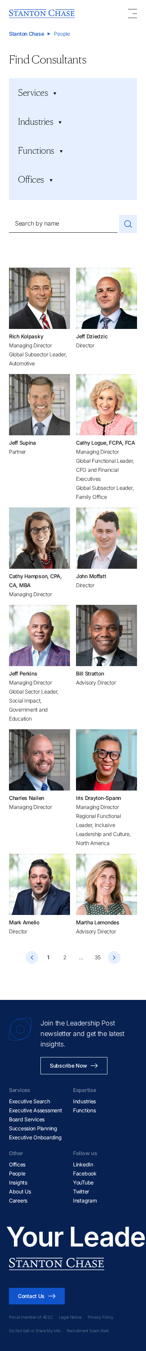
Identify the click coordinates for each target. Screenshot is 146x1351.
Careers (18, 1200)
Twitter (81, 1191)
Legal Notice (70, 1317)
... (81, 957)
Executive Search (29, 1101)
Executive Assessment (35, 1110)
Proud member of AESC (31, 1317)
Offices (17, 1164)
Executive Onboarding (35, 1137)
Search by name (37, 223)
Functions (84, 1110)
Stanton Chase (26, 33)
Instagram (85, 1200)
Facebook (85, 1173)
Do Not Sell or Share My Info (35, 1330)
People (17, 1173)
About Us (20, 1191)
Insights (18, 1182)
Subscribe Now (68, 1065)
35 (97, 957)
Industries (84, 1101)
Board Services (27, 1119)
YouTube (83, 1182)
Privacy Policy (100, 1317)
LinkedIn (83, 1164)
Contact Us (31, 1296)
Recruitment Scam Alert (88, 1330)
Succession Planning (33, 1128)
